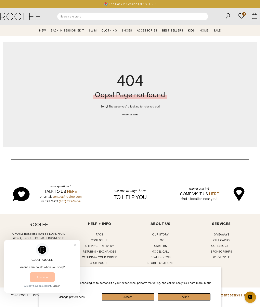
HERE (72, 191)
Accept (128, 297)
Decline (184, 297)
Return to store (130, 114)
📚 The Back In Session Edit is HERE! (130, 4)
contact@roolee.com (67, 196)
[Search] (132, 16)
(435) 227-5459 (69, 201)
